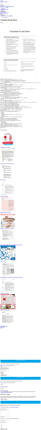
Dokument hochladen (3, 6)
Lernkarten (6, 1)
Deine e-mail (2, 416)
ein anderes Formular (14, 407)
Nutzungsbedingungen (8, 392)
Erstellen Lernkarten (10, 6)
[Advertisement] (20, 25)
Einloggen (2, 365)
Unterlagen (2, 1)
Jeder (2, 373)
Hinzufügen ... (3, 14)
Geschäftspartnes (5, 390)
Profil (1, 13)
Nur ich (3, 374)
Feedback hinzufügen (4, 399)
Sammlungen (6, 9)
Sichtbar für (2, 372)
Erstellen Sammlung (4, 375)
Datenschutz (2, 392)
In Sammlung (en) (3, 15)
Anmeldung (2, 5)
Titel (1, 366)
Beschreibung (4, 368)
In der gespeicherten (9, 15)
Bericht (1, 390)
